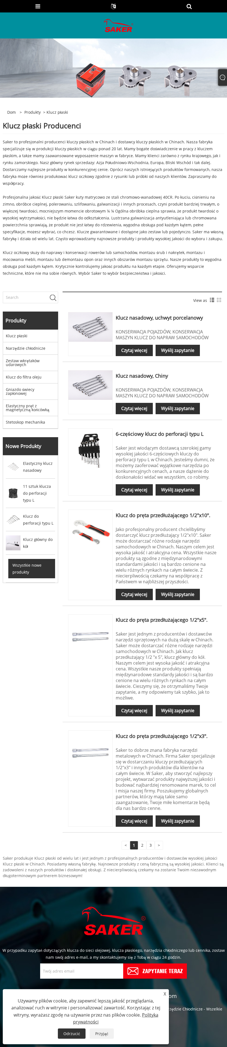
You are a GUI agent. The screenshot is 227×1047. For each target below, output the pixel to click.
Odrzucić (71, 1033)
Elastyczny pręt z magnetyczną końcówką (27, 407)
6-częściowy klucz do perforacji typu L (159, 434)
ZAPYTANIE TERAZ (163, 970)
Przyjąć (101, 1033)
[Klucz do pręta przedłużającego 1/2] (90, 531)
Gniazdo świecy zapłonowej (20, 391)
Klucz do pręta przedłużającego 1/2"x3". (162, 736)
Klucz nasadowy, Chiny (142, 375)
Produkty (32, 112)
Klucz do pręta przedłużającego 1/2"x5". (162, 619)
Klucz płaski (16, 335)
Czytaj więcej (134, 350)
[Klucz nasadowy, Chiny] (90, 384)
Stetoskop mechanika (25, 422)
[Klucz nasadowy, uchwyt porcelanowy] (90, 326)
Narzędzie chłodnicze (25, 348)
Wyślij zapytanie (177, 350)
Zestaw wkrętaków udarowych (23, 362)
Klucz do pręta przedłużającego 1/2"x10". (163, 515)
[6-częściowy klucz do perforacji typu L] (90, 450)
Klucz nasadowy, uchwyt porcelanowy (159, 317)
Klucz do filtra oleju (24, 377)
